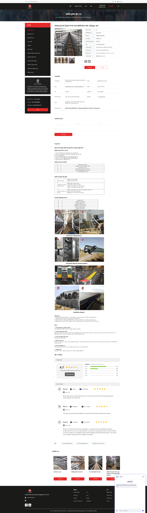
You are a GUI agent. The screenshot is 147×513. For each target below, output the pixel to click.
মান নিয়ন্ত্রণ (75, 498)
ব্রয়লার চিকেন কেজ (30, 37)
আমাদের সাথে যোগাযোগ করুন (78, 501)
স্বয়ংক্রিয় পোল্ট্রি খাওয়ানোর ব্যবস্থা (33, 53)
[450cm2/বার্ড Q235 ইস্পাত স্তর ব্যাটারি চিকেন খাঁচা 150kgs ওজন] (60, 462)
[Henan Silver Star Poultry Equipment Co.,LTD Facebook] (112, 1)
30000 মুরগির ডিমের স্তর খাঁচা (77, 472)
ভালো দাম (89, 67)
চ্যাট (38, 109)
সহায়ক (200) (67, 425)
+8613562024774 (37, 105)
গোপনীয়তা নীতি (88, 501)
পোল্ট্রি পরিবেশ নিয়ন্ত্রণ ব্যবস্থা (32, 68)
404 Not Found (57, 472)
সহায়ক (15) (67, 409)
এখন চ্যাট (102, 67)
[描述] (118, 6)
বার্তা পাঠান (63, 134)
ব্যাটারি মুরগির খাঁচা (61, 17)
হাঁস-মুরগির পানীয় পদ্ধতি (31, 57)
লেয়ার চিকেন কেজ (30, 34)
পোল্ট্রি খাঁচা (29, 45)
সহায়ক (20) (67, 392)
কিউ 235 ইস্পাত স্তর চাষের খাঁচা (98, 443)
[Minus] (143, 477)
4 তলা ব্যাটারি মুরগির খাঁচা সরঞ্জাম (94, 472)
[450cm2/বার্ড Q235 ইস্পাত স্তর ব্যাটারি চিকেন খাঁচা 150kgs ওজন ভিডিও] (68, 42)
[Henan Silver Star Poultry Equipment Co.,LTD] (30, 6)
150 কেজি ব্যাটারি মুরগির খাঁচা (82, 443)
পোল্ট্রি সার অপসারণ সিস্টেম (32, 60)
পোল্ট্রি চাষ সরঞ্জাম (30, 72)
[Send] (143, 510)
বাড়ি (56, 17)
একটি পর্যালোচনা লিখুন (70, 374)
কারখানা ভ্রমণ (76, 495)
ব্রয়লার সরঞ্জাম (29, 49)
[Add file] (117, 510)
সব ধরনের (108, 501)
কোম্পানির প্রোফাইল (76, 492)
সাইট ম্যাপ (87, 498)
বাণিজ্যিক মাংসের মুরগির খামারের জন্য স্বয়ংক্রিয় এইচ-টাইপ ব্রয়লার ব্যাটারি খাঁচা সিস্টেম (113, 473)
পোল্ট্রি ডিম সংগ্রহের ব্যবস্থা (32, 64)
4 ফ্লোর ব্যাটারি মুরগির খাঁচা (67, 443)
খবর (86, 492)
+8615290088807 (36, 102)
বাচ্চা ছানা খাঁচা (29, 41)
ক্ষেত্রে (87, 495)
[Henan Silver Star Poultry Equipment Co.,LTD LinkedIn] (115, 1)
